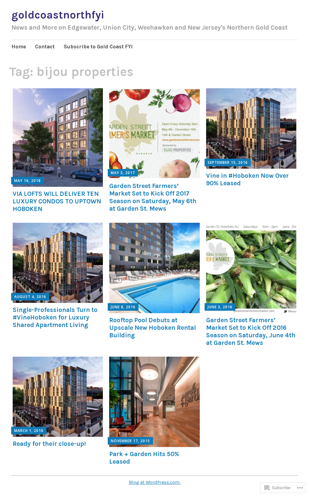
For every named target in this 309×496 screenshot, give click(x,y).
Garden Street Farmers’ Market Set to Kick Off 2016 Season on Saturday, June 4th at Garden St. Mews (250, 331)
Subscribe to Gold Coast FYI (98, 47)
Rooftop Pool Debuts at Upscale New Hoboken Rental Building (152, 327)
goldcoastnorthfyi (57, 14)
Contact (45, 47)
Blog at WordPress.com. (154, 482)
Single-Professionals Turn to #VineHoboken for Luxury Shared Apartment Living (55, 317)
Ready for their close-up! (49, 443)
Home (18, 47)
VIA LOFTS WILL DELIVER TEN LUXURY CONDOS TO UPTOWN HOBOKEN (57, 201)
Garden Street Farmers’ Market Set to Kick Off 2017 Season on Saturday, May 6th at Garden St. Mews (152, 197)
